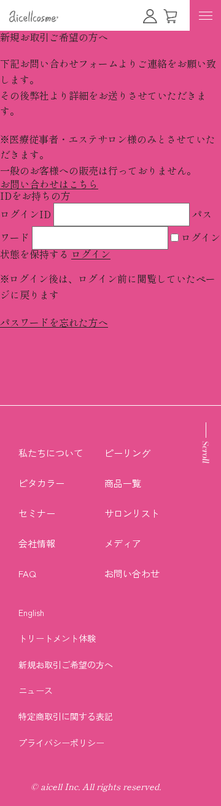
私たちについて (50, 452)
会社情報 (36, 543)
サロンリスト (132, 513)
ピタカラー (41, 482)
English (31, 612)
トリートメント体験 (57, 638)
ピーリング (127, 452)
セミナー (36, 513)
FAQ (27, 573)
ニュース (35, 690)
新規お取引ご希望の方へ (65, 664)
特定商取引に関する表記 (65, 716)
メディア (122, 543)
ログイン (90, 254)
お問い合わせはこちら (49, 184)
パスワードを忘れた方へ (54, 323)
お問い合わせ (132, 573)
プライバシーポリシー (61, 743)
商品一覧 (122, 482)
